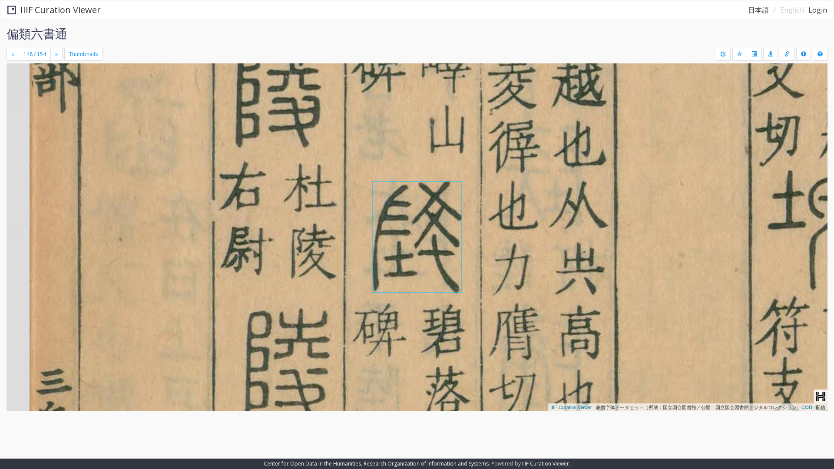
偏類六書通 (37, 33)
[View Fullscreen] (16, 100)
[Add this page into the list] (739, 54)
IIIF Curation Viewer (60, 10)
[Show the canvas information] (787, 54)
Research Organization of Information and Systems (426, 463)
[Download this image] (770, 54)
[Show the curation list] (754, 54)
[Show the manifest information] (803, 54)
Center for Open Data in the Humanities (312, 463)
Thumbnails (83, 54)
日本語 (758, 10)
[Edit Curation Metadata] (723, 54)
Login (817, 10)
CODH (808, 406)
